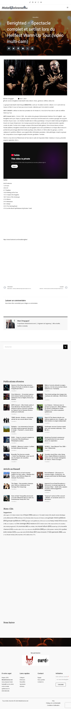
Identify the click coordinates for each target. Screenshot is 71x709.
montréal (23, 526)
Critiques (22, 677)
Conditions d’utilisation (53, 705)
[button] (9, 48)
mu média (33, 526)
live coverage (23, 523)
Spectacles (22, 684)
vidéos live (51, 101)
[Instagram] (38, 2)
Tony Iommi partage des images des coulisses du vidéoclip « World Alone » (56, 396)
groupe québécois (16, 521)
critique (27, 515)
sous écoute (44, 532)
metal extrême (55, 523)
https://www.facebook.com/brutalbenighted (15, 239)
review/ (19, 532)
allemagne (7, 515)
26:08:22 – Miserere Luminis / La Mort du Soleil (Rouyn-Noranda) (22, 447)
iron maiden (11, 523)
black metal (17, 515)
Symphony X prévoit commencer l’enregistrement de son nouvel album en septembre (54, 439)
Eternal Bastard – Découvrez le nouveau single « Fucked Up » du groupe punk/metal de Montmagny (55, 474)
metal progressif (12, 526)
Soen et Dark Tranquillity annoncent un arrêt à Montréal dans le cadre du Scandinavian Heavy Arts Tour (22, 497)
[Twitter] (35, 2)
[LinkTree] (30, 2)
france (35, 101)
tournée (22, 534)
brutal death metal (23, 101)
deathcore (36, 515)
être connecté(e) (16, 303)
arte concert (8, 101)
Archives (22, 686)
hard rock (46, 521)
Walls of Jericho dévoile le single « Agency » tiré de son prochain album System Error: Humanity (56, 387)
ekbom (31, 101)
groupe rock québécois (34, 521)
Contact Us (41, 682)
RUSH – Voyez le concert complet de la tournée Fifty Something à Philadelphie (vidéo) (22, 439)
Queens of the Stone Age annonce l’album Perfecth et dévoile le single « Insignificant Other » (22, 387)
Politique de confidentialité (53, 703)
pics (47, 529)
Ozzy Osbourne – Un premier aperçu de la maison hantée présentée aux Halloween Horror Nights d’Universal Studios (22, 396)
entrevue (22, 518)
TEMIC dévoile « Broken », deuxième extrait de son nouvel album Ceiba (22, 418)
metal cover (45, 523)
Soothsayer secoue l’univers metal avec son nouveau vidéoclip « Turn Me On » (55, 428)
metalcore (35, 524)
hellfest (46, 101)
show (33, 532)
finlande (37, 518)
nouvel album (44, 526)
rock (26, 532)
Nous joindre (41, 680)
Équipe (39, 677)
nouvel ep (56, 526)
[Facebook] (32, 2)
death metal (46, 515)
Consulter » (14, 390)
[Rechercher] (65, 347)
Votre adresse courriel (62, 676)
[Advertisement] (35, 263)
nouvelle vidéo (18, 529)
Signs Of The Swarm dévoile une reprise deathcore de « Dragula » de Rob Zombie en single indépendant (55, 419)
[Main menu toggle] (67, 7)
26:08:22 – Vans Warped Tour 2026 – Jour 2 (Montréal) (55, 447)
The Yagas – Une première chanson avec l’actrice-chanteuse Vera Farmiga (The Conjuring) (22, 485)
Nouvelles (35, 17)
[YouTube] (41, 2)
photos (39, 529)
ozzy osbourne (29, 529)
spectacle (57, 532)
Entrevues (22, 680)
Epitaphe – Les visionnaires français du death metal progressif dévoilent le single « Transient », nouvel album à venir (22, 429)
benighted (15, 101)
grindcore (40, 101)
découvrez (12, 518)
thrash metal (12, 534)
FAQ (53, 701)
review (11, 532)
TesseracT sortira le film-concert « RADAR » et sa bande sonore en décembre (55, 497)
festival (29, 518)
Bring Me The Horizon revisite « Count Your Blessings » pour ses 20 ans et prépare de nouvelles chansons (22, 457)
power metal (55, 529)
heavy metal (56, 521)
